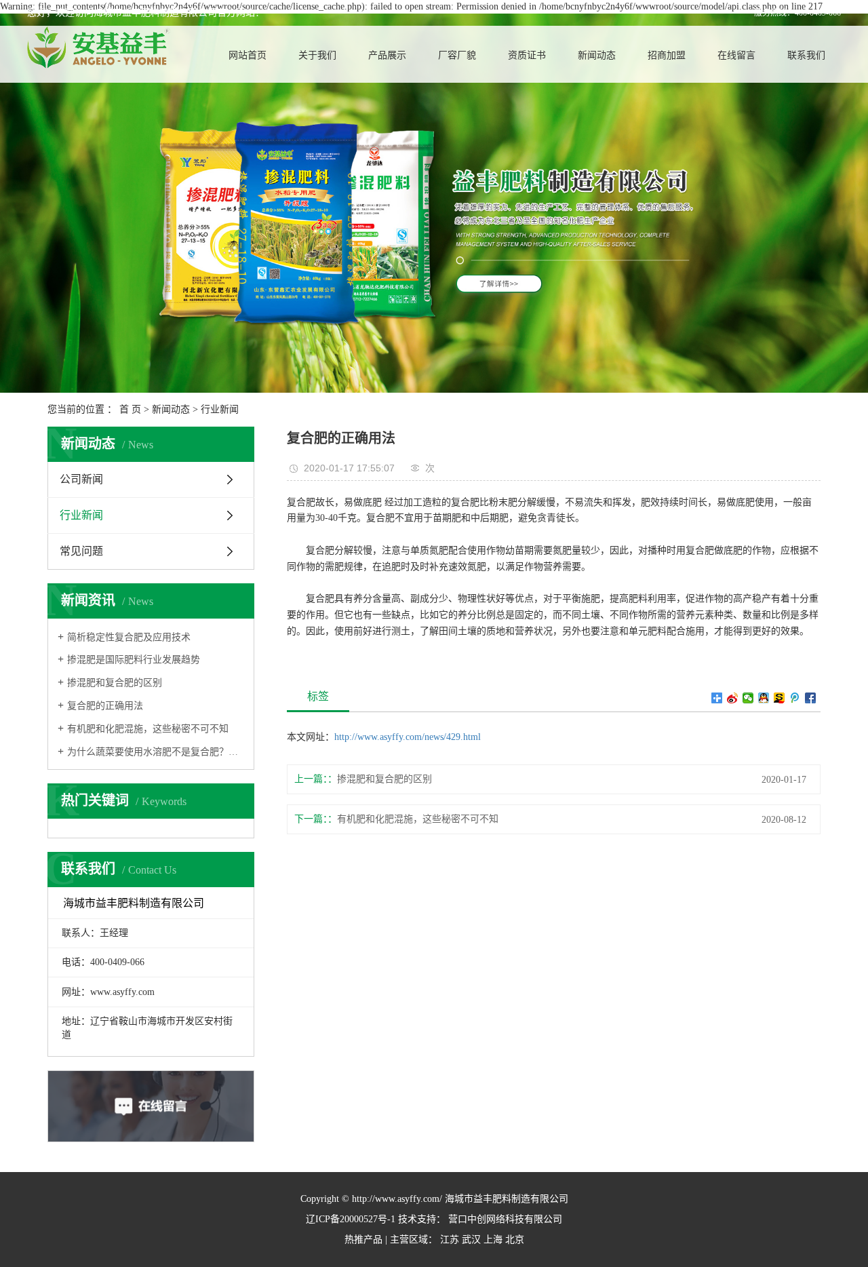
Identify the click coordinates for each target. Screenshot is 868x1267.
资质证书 (527, 55)
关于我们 (317, 55)
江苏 (449, 1239)
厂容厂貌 (457, 55)
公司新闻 (81, 479)
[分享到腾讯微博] (795, 698)
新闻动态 (597, 55)
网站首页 (248, 55)
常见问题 (81, 551)
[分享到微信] (748, 698)
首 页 (130, 409)
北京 (514, 1239)
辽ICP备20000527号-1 (350, 1219)
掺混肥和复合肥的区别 (114, 683)
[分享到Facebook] (810, 698)
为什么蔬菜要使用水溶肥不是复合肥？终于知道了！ (155, 752)
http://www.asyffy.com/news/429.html (407, 737)
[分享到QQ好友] (764, 698)
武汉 (471, 1239)
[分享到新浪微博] (732, 698)
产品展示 (387, 55)
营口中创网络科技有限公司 (504, 1219)
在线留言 (736, 55)
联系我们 (806, 55)
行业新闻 (220, 409)
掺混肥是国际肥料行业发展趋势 (133, 660)
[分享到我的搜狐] (779, 698)
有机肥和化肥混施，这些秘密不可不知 (148, 729)
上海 (493, 1239)
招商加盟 (667, 55)
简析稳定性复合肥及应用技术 (129, 637)
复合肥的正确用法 (105, 706)
